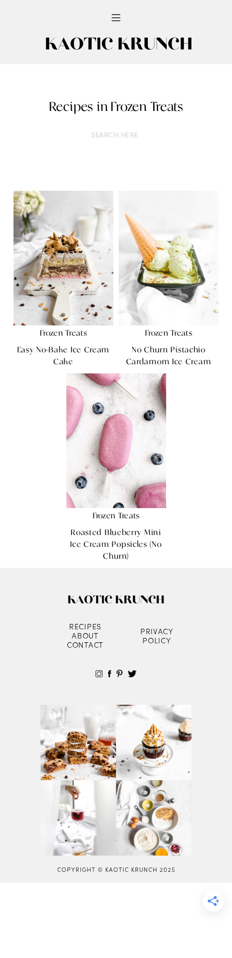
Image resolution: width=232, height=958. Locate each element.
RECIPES (85, 626)
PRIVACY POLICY (156, 636)
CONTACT (85, 644)
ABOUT (85, 635)
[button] (116, 18)
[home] (116, 44)
